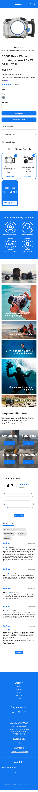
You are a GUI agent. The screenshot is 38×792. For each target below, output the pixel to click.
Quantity (5, 102)
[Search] (30, 4)
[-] (3, 106)
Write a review (19, 515)
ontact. (14, 743)
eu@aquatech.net (22, 743)
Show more (19, 652)
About (19, 687)
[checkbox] (7, 538)
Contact (19, 689)
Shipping (4, 74)
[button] (15, 47)
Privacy (19, 698)
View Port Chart (19, 120)
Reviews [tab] (8, 523)
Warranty (19, 695)
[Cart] (34, 4)
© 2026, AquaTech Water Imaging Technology (17, 785)
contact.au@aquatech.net (19, 752)
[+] (10, 106)
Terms (19, 692)
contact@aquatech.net (19, 731)
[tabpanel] (19, 591)
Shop (9, 443)
